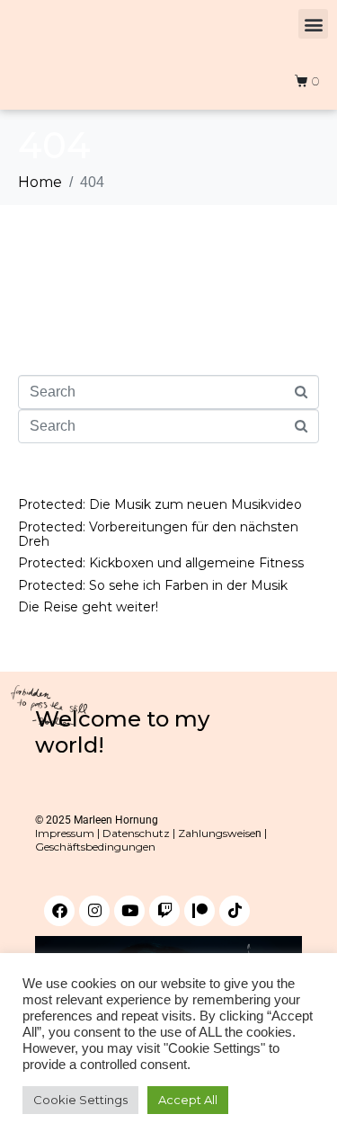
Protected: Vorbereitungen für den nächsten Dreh (158, 534)
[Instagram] (94, 911)
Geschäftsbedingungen (95, 846)
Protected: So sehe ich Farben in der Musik (153, 585)
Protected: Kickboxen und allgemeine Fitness (161, 563)
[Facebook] (59, 911)
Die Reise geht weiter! (88, 607)
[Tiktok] (234, 911)
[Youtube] (129, 911)
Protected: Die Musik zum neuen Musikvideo (160, 504)
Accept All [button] (187, 1099)
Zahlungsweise (216, 833)
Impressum (64, 833)
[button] (313, 24)
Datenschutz (136, 833)
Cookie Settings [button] (80, 1099)
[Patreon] (199, 911)
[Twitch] (164, 911)
